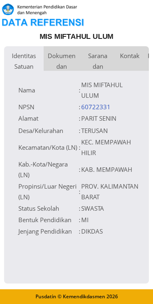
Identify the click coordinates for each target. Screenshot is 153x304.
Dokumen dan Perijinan (61, 61)
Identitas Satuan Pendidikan (24, 61)
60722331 (96, 107)
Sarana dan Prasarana (98, 61)
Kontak (130, 56)
